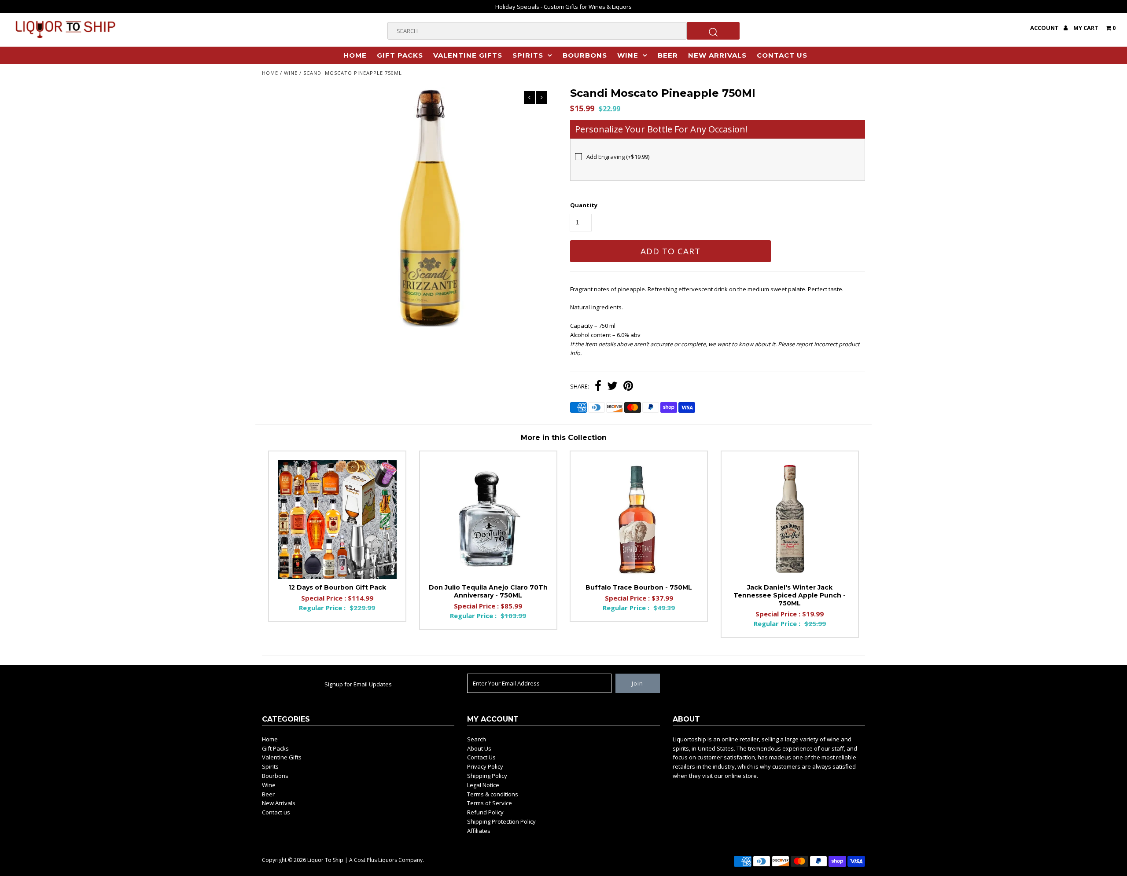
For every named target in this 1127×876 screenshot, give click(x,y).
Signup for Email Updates (358, 684)
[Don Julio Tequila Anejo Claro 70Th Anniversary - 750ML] (488, 519)
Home (355, 55)
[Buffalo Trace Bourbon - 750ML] (638, 519)
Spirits (527, 55)
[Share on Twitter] (612, 386)
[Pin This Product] (628, 386)
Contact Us (481, 757)
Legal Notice (483, 785)
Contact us (782, 55)
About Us (479, 748)
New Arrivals (717, 55)
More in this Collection (564, 437)
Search (476, 739)
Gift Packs (400, 55)
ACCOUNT (1045, 28)
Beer (668, 55)
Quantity (583, 205)
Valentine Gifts (467, 55)
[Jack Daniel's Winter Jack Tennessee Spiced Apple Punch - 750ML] (789, 519)
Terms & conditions (492, 794)
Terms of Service (489, 803)
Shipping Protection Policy (501, 821)
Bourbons (585, 55)
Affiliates (478, 831)
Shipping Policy (487, 776)
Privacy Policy (485, 766)
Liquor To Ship (325, 860)
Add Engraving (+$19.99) (617, 157)
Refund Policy (485, 812)
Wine (627, 55)
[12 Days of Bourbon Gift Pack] (337, 519)
